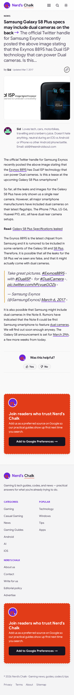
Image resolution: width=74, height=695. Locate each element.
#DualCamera (52, 279)
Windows (45, 516)
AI (5, 544)
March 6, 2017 (53, 299)
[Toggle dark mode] (66, 5)
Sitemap (41, 684)
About (29, 684)
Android (9, 536)
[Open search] (57, 5)
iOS (6, 551)
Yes (31, 366)
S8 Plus (58, 248)
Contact (9, 574)
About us (9, 567)
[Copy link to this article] (66, 69)
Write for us (11, 581)
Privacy (8, 684)
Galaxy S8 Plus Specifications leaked (38, 229)
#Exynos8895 (53, 273)
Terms (19, 684)
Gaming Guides (13, 529)
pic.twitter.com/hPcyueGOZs (31, 284)
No (46, 366)
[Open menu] (49, 5)
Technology (46, 509)
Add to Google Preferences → (37, 441)
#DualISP (22, 279)
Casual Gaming (13, 516)
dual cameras (59, 325)
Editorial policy (13, 588)
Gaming (9, 509)
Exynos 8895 (18, 170)
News (7, 16)
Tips (41, 522)
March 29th (61, 335)
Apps (42, 529)
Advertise (10, 595)
